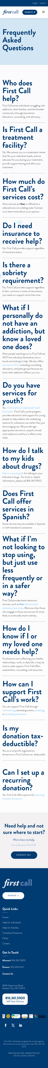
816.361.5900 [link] (19, 960)
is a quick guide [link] (16, 473)
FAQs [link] (5, 938)
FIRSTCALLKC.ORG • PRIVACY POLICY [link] (24, 1053)
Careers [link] (6, 943)
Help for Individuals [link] (11, 922)
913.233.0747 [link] (17, 967)
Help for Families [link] (10, 927)
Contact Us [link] (7, 974)
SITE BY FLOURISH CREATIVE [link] (24, 1056)
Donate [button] (29, 12)
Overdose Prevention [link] (12, 933)
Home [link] (5, 917)
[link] (35, 3)
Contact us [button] (23, 855)
